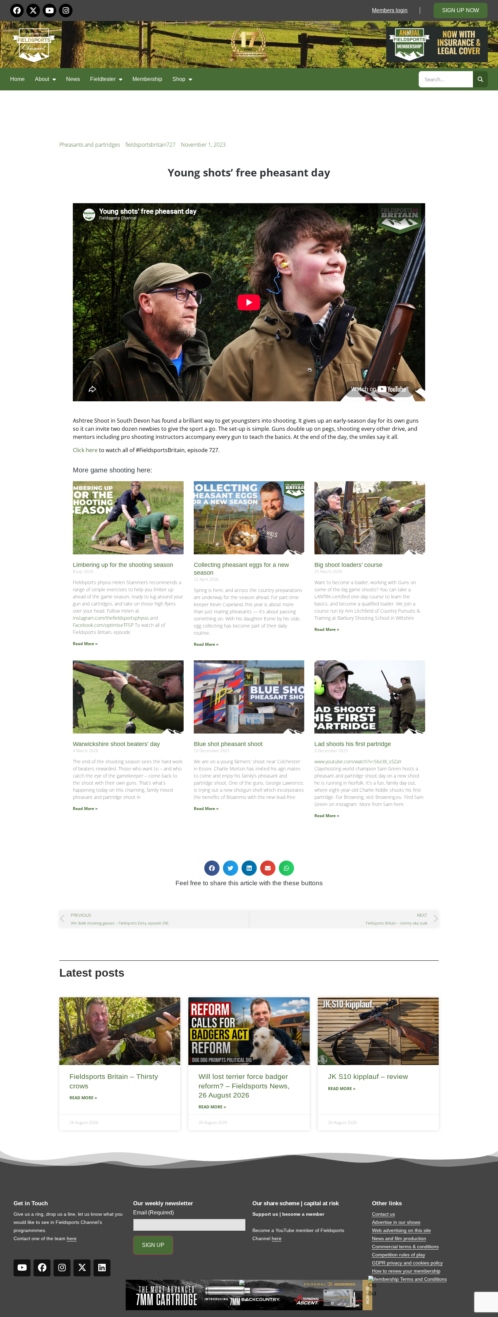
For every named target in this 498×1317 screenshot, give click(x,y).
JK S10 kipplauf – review (368, 1076)
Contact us (383, 1214)
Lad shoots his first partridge (352, 744)
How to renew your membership (406, 1271)
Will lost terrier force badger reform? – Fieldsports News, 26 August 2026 (244, 1085)
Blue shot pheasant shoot (228, 744)
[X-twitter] (33, 10)
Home (17, 79)
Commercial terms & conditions (405, 1246)
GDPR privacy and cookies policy (407, 1263)
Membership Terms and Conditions (409, 1279)
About (42, 79)
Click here (85, 450)
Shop (178, 79)
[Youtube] (49, 10)
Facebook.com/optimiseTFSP (103, 625)
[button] (212, 868)
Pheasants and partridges (89, 144)
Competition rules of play (398, 1254)
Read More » (85, 643)
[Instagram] (65, 10)
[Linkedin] (102, 1267)
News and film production (399, 1238)
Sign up (153, 1245)
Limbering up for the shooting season (123, 564)
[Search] (480, 79)
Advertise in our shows (396, 1222)
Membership (147, 79)
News (73, 79)
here (72, 1238)
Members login (390, 10)
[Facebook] (17, 10)
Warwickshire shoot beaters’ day (116, 744)
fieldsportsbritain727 (150, 144)
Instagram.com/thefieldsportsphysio (111, 618)
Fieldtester (103, 79)
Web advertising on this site (401, 1230)
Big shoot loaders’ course (348, 564)
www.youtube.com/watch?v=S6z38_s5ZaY (357, 761)
